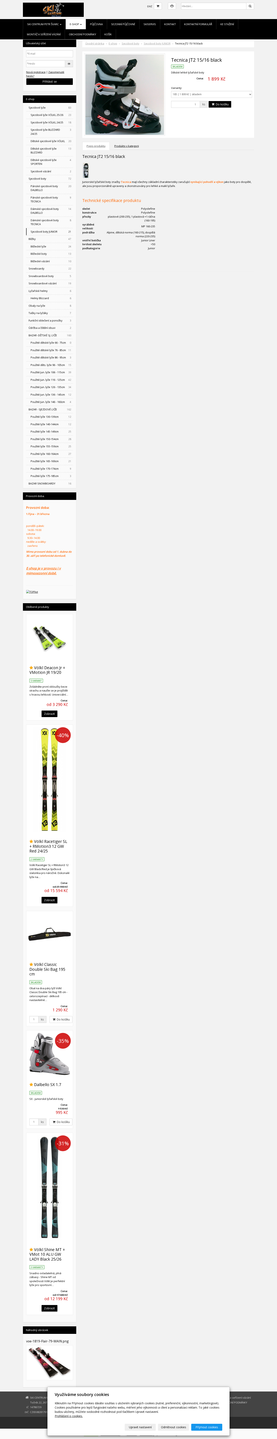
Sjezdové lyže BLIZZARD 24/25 (51, 132)
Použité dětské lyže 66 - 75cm (51, 342)
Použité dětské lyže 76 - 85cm (51, 350)
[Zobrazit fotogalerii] (49, 1362)
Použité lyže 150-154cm (51, 439)
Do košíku (222, 104)
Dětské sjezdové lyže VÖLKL (51, 141)
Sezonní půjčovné (123, 24)
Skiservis (150, 24)
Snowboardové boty (50, 276)
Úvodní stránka (94, 43)
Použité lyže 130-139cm (51, 417)
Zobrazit (49, 714)
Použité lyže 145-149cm (51, 431)
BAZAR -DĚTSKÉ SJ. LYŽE (50, 335)
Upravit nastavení (140, 1427)
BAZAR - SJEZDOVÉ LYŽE (50, 409)
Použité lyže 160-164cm (51, 454)
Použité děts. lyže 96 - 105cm (51, 365)
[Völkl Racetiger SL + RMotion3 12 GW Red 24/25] (50, 779)
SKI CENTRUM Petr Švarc (43, 24)
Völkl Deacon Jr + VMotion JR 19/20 (47, 670)
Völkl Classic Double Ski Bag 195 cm (47, 969)
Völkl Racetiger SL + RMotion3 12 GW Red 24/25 (48, 846)
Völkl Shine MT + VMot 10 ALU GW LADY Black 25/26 (47, 1254)
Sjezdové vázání (51, 171)
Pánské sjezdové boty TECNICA (51, 199)
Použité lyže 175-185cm (51, 476)
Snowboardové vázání (50, 283)
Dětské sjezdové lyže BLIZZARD (51, 150)
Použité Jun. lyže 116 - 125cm (51, 380)
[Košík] (158, 6)
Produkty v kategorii (126, 146)
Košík (108, 34)
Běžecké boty (51, 254)
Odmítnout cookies (173, 1427)
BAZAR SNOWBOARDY (50, 483)
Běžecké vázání (51, 261)
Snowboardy (50, 268)
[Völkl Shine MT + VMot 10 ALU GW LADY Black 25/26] (50, 1187)
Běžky (50, 239)
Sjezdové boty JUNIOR (157, 43)
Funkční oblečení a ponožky (50, 320)
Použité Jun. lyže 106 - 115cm (51, 372)
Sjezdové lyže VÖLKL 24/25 (51, 122)
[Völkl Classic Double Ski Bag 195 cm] (50, 934)
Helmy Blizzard (51, 298)
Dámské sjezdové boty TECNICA (51, 222)
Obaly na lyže (50, 305)
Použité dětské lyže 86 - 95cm (51, 357)
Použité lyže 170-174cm (51, 468)
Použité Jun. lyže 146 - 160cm (51, 402)
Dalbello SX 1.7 (47, 1084)
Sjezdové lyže (50, 107)
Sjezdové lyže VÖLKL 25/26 (51, 115)
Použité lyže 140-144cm (51, 424)
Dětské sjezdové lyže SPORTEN (51, 162)
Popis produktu (96, 146)
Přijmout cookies (206, 1427)
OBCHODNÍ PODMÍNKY (82, 34)
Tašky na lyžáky (50, 313)
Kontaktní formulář (198, 24)
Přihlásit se (49, 81)
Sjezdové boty (130, 43)
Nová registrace (36, 72)
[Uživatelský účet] (172, 6)
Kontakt (170, 24)
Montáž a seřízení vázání (44, 34)
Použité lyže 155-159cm (51, 446)
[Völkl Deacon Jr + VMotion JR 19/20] (50, 637)
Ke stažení (227, 24)
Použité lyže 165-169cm (51, 461)
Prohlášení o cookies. (69, 1416)
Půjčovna (96, 24)
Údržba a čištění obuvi (50, 328)
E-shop (75, 24)
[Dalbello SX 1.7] (50, 1054)
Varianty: (176, 88)
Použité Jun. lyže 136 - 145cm (51, 394)
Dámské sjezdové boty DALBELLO (51, 211)
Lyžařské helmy (50, 291)
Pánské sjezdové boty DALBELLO (51, 188)
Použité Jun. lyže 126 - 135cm (51, 387)
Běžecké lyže (51, 246)
